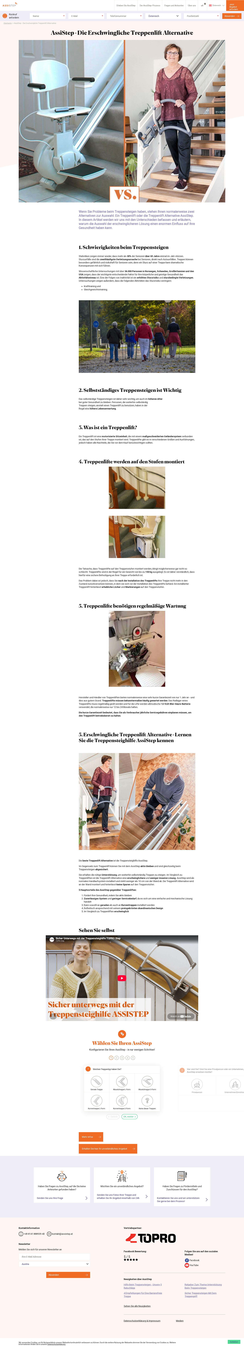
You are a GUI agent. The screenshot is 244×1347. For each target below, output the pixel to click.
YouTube (194, 1265)
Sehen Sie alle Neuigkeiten (137, 1306)
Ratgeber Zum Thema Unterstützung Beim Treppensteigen (203, 1286)
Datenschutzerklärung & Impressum (142, 1320)
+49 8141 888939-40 (34, 1233)
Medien (180, 1320)
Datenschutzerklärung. (56, 1344)
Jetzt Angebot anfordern (233, 7)
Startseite (8, 23)
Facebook (194, 1260)
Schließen (234, 1342)
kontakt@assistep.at (62, 1233)
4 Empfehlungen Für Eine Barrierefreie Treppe (143, 1295)
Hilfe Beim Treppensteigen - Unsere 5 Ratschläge (143, 1286)
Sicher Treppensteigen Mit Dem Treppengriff (201, 1295)
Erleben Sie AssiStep (126, 5)
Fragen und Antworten (174, 5)
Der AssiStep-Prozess (150, 5)
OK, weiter (128, 1116)
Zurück (114, 1116)
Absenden (230, 16)
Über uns (192, 5)
